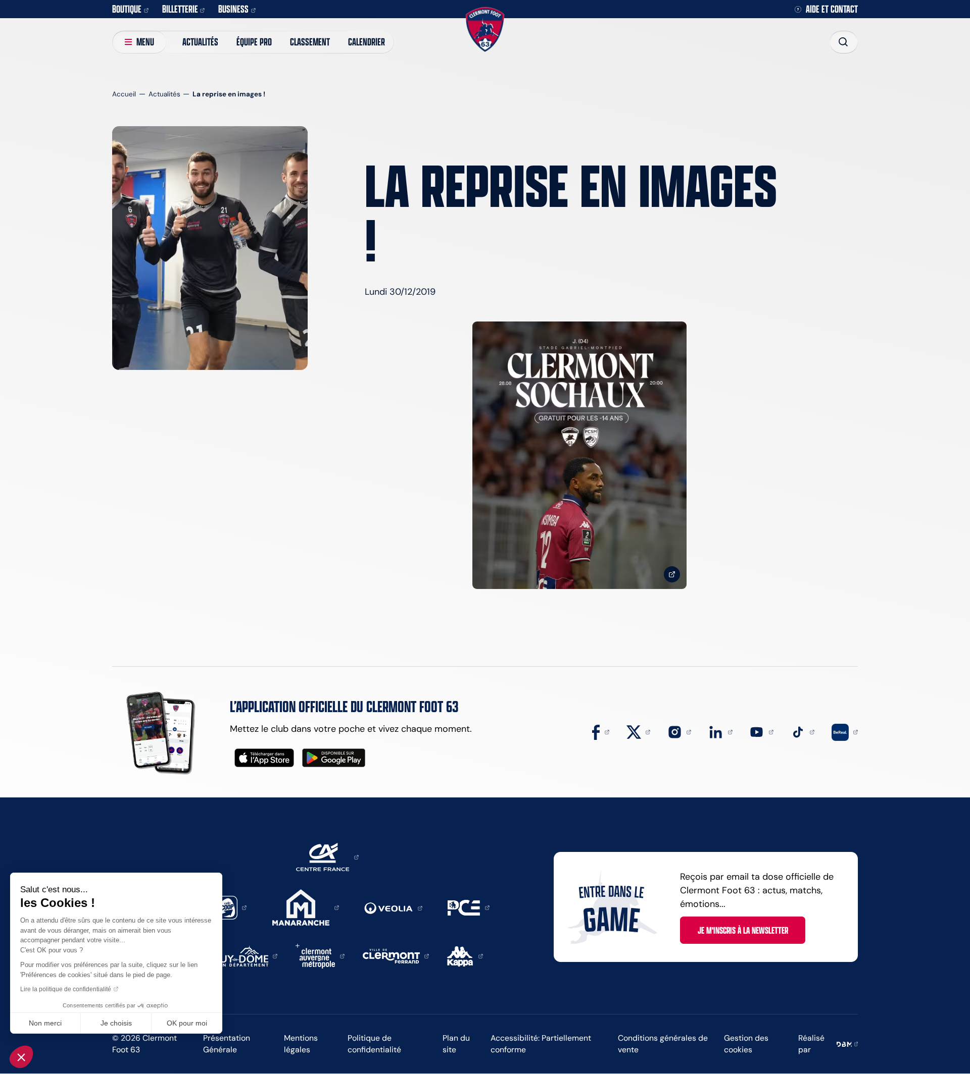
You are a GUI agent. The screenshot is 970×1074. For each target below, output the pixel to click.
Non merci (45, 1023)
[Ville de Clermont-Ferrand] (396, 955)
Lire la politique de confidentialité (65, 989)
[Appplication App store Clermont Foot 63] (264, 757)
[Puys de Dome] (246, 955)
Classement (310, 41)
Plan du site (456, 1043)
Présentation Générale (226, 1043)
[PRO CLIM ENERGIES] (469, 906)
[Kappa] (465, 955)
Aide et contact (832, 9)
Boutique (126, 9)
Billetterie (180, 9)
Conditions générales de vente (663, 1043)
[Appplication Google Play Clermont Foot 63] (333, 757)
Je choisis (116, 1023)
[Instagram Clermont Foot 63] (679, 731)
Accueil (124, 94)
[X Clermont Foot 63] (638, 731)
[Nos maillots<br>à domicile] (579, 455)
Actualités (200, 41)
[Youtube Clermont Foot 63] (761, 731)
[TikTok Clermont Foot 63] (803, 731)
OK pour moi (187, 1023)
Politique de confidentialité (374, 1043)
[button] (21, 1057)
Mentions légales (301, 1043)
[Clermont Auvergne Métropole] (320, 955)
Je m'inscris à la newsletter (743, 930)
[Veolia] (393, 907)
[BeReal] (845, 731)
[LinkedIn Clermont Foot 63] (720, 731)
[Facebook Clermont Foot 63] (600, 731)
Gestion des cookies (746, 1043)
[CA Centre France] (327, 856)
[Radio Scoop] (230, 906)
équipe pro (254, 41)
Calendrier (366, 41)
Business (233, 9)
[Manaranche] (305, 906)
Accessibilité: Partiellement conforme (541, 1043)
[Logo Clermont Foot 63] (485, 29)
